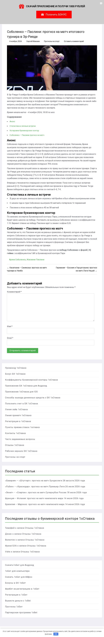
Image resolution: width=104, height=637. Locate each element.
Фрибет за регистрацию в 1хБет (22, 589)
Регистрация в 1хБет (16, 595)
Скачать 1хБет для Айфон (18, 577)
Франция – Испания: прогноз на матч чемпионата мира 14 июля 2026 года (44, 498)
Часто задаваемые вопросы (20, 439)
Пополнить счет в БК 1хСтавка (21, 403)
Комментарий (14, 292)
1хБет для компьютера (17, 571)
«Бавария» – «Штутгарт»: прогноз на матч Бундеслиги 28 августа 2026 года (45, 480)
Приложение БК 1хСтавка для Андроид (26, 386)
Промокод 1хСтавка (15, 368)
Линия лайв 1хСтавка (16, 409)
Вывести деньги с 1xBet (18, 600)
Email (10, 338)
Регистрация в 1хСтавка (18, 421)
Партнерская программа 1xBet (21, 612)
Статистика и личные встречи (23, 126)
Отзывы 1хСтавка (14, 445)
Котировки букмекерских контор (24, 130)
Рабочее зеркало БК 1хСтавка (21, 451)
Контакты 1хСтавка (15, 433)
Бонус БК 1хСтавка (15, 374)
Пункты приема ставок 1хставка (22, 427)
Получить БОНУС (56, 14)
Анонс (12, 121)
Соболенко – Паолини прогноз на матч (27, 135)
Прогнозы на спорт (52, 41)
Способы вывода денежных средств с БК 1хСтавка (32, 397)
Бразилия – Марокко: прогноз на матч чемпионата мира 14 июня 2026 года (45, 504)
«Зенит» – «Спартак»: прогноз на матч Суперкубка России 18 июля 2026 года (46, 492)
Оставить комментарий (74, 41)
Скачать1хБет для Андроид (19, 565)
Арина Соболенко (17, 259)
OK (56, 634)
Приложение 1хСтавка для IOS (21, 391)
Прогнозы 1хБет (14, 606)
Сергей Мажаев (33, 41)
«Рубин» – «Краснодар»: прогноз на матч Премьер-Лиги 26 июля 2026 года (45, 486)
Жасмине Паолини (35, 259)
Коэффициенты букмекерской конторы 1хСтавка (31, 380)
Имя (9, 326)
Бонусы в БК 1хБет (15, 583)
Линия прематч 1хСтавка (18, 415)
